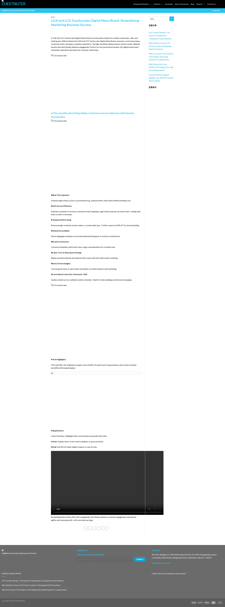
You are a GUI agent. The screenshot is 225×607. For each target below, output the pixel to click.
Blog (192, 4)
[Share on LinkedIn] (107, 528)
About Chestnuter (182, 4)
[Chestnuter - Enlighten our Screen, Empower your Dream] (13, 4)
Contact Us (211, 4)
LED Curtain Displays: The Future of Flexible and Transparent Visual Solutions (160, 35)
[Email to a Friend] (94, 528)
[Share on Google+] (103, 528)
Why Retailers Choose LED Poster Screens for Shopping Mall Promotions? (160, 46)
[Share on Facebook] (86, 528)
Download (168, 4)
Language (216, 10)
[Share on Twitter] (90, 528)
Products (157, 4)
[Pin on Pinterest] (98, 528)
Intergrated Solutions (141, 4)
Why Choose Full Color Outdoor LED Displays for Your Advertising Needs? (161, 67)
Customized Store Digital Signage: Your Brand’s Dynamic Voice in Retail (161, 78)
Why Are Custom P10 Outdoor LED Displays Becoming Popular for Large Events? (161, 56)
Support (199, 4)
